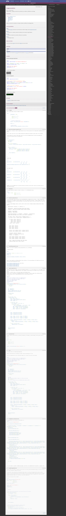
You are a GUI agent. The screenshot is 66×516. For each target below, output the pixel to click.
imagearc (49, 17)
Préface (7, 4)
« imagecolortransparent (52, 4)
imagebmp (49, 19)
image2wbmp (49, 12)
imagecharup (49, 21)
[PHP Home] (7, 1)
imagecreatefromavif (50, 43)
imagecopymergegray (50, 39)
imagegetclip (49, 74)
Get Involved (22, 1)
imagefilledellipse (50, 62)
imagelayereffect (50, 81)
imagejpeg (49, 80)
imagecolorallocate (50, 22)
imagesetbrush (50, 93)
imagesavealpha (50, 91)
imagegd (49, 72)
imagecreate (49, 42)
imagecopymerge (50, 38)
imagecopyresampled (50, 40)
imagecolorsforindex (50, 34)
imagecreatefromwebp (51, 53)
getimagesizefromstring (51, 9)
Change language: (38, 6)
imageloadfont (50, 83)
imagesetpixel (50, 96)
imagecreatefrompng (50, 49)
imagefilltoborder (50, 65)
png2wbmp (49, 112)
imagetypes (49, 106)
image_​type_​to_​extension (51, 10)
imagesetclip (49, 94)
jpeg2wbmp (49, 111)
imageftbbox (49, 69)
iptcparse (49, 110)
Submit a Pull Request (19, 105)
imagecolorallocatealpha (51, 23)
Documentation (17, 1)
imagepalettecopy (50, 85)
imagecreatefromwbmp (51, 52)
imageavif (49, 18)
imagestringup (50, 100)
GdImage (9, 17)
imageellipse (49, 59)
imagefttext (49, 70)
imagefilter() (9, 100)
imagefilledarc (50, 61)
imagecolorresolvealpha (51, 32)
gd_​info (49, 7)
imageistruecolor (50, 79)
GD (26, 4)
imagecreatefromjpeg (50, 48)
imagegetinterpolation (51, 75)
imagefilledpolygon (50, 63)
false (21, 43)
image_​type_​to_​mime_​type (51, 11)
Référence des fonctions (12, 4)
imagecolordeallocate (50, 27)
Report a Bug (24, 105)
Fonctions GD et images (31, 4)
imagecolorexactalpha (51, 29)
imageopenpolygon (50, 84)
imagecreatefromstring (51, 50)
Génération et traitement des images (20, 4)
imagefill (49, 60)
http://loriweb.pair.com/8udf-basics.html (13, 263)
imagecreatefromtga (50, 51)
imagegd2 (49, 73)
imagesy (49, 102)
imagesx (49, 101)
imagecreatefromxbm (50, 54)
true (13, 43)
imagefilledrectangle (50, 64)
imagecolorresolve (50, 31)
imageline (49, 82)
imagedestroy (49, 114)
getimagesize (49, 8)
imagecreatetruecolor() (33, 29)
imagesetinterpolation (51, 95)
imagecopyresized (50, 41)
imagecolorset (50, 33)
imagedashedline (50, 58)
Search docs (51, 1)
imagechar (49, 20)
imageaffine (49, 13)
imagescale (49, 92)
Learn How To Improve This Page (10, 105)
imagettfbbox (49, 104)
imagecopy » (58, 4)
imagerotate (49, 90)
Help (25, 1)
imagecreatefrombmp (50, 44)
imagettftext (49, 105)
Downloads (12, 1)
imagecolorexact (50, 28)
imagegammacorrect (50, 71)
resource (27, 52)
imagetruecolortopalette (51, 103)
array (9, 18)
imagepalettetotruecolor (51, 86)
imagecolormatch (50, 30)
